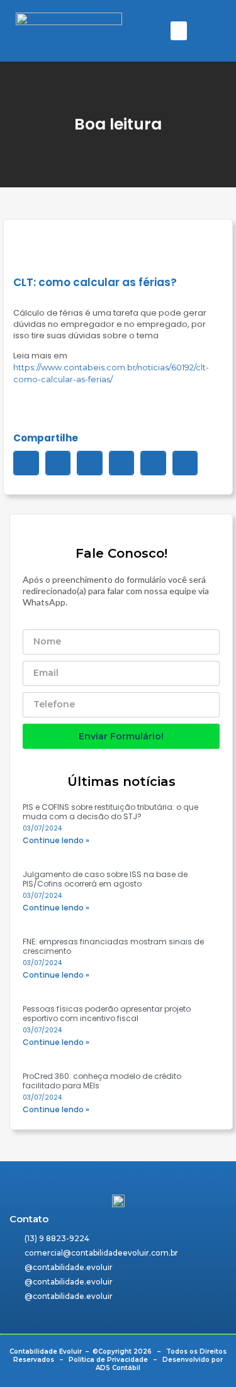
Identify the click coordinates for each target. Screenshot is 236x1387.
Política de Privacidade (108, 1360)
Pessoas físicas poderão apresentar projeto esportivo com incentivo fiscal (107, 1013)
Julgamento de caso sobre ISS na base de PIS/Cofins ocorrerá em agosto (105, 879)
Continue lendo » (56, 840)
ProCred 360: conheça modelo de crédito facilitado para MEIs (102, 1081)
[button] (179, 30)
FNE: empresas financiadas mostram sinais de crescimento (113, 946)
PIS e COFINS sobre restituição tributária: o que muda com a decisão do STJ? (110, 812)
